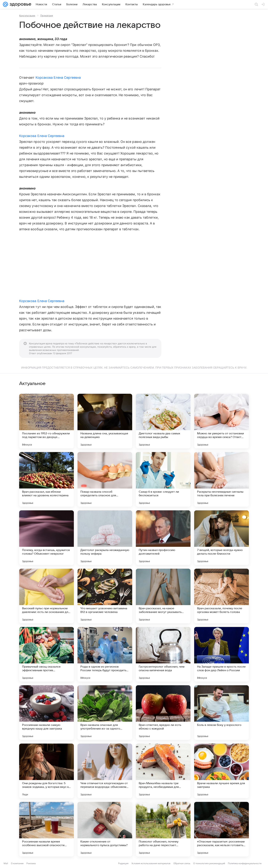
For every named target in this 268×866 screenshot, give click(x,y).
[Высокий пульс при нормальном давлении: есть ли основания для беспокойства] (46, 596)
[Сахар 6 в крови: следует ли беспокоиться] (163, 479)
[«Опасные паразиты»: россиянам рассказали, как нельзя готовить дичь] (221, 829)
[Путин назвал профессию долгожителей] (163, 537)
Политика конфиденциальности (244, 863)
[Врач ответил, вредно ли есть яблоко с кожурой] (163, 712)
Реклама (31, 863)
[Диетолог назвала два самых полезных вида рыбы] (163, 421)
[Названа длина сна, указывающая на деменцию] (104, 421)
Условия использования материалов (150, 863)
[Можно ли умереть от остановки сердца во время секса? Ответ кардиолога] (221, 421)
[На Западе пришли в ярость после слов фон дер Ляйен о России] (221, 654)
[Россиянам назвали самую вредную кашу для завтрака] (46, 712)
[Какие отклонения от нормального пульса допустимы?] (104, 829)
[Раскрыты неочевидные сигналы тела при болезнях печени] (221, 479)
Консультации (27, 15)
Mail (6, 863)
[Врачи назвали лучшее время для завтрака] (221, 771)
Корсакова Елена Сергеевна (58, 77)
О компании (17, 863)
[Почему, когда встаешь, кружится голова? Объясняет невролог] (46, 537)
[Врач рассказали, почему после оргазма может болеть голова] (221, 596)
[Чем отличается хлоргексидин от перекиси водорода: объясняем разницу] (104, 771)
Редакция (123, 863)
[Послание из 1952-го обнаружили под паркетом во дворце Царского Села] (46, 421)
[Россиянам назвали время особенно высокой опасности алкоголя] (46, 829)
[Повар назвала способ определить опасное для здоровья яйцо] (104, 479)
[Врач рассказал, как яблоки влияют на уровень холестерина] (46, 479)
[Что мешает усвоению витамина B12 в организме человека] (104, 596)
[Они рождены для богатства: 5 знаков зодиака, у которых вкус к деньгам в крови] (46, 771)
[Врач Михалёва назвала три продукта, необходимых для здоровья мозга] (163, 771)
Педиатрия (46, 15)
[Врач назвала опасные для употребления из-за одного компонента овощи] (104, 712)
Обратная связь (181, 863)
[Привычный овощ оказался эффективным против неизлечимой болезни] (46, 654)
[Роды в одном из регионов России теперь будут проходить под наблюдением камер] (104, 654)
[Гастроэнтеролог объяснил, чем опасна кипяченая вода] (163, 654)
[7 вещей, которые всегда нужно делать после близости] (221, 537)
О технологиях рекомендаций (209, 863)
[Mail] (5, 4)
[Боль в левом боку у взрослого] (221, 712)
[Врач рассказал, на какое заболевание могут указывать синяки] (163, 596)
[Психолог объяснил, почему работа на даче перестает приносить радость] (163, 829)
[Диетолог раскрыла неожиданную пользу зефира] (104, 537)
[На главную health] (19, 4)
